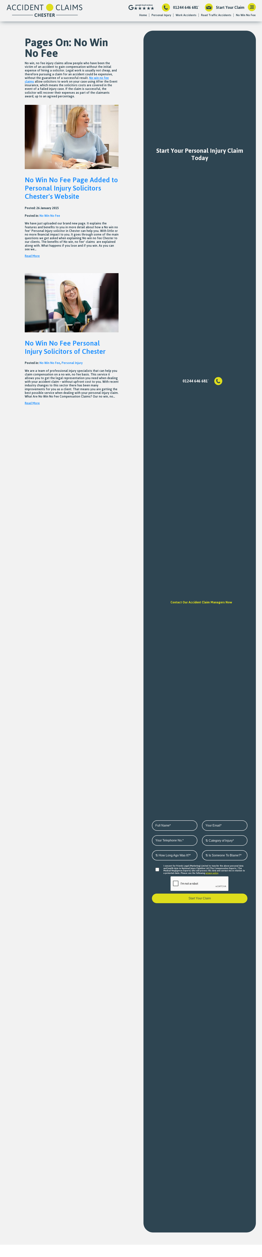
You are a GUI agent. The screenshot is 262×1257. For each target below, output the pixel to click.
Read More (32, 256)
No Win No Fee (246, 15)
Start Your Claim (230, 7)
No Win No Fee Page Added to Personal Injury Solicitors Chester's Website (71, 187)
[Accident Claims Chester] (44, 10)
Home (143, 15)
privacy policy (212, 873)
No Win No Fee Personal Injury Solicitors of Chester (65, 347)
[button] (252, 7)
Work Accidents (186, 15)
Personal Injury (161, 15)
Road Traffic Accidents (216, 15)
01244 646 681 (185, 7)
